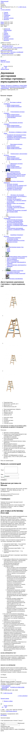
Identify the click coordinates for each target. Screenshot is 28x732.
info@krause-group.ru (7, 46)
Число (2, 477)
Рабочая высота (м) (9, 406)
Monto (8, 249)
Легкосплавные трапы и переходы (18, 256)
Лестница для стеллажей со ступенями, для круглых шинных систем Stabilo (15, 207)
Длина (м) (6, 415)
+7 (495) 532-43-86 (7, 47)
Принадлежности (15, 171)
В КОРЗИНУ (5, 687)
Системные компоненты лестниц (15, 240)
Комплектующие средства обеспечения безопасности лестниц (16, 173)
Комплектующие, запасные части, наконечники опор (16, 176)
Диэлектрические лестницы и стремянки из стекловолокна (15, 187)
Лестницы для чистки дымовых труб (16, 185)
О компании (7, 15)
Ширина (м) (7, 412)
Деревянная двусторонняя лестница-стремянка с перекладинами (16, 135)
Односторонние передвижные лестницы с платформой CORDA (16, 228)
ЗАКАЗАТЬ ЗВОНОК (6, 50)
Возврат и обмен (8, 701)
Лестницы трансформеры (16, 278)
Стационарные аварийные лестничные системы (14, 238)
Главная (6, 12)
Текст (2, 470)
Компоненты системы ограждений (16, 273)
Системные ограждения (16, 270)
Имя (2, 474)
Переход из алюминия (13, 260)
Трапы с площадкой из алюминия (16, 258)
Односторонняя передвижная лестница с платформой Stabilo (15, 220)
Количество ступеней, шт (10, 403)
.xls (2, 67)
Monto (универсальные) (13, 105)
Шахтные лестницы (12, 241)
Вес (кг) (6, 410)
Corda (8, 248)
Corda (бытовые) (11, 117)
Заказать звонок (5, 69)
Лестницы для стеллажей (17, 195)
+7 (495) (7, 693)
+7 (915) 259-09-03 (5, 9)
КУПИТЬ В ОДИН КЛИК (17, 687)
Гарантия (6, 16)
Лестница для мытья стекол (14, 189)
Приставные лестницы (16, 144)
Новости (6, 13)
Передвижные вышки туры (16, 247)
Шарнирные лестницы (16, 163)
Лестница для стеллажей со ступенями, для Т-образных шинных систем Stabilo (16, 200)
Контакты (6, 19)
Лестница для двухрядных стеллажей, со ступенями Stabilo (17, 211)
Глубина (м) (7, 413)
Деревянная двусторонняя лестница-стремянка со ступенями (16, 138)
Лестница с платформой (16, 52)
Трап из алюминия (12, 259)
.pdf (6, 67)
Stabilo (8, 251)
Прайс (2, 22)
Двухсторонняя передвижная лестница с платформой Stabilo (15, 223)
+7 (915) (22, 695)
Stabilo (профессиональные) (14, 106)
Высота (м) (7, 405)
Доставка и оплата (9, 18)
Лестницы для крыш (12, 184)
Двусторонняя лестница (7, 53)
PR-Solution (4, 715)
